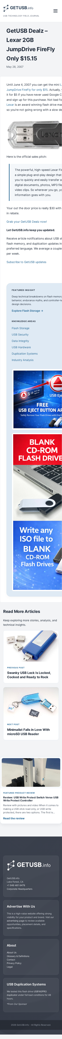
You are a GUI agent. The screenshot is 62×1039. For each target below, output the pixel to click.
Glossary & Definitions (18, 956)
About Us (11, 952)
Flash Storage (20, 328)
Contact (11, 959)
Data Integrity (20, 341)
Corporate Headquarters (19, 889)
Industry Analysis (23, 360)
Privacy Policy (14, 963)
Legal (10, 966)
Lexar (10, 104)
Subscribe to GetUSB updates (26, 262)
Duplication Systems (25, 353)
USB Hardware (21, 347)
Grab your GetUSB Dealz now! (27, 221)
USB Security (20, 334)
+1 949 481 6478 (16, 885)
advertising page (15, 920)
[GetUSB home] (31, 865)
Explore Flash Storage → (27, 310)
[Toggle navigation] (55, 11)
